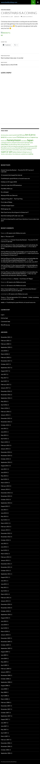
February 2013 (5, 526)
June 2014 (4, 472)
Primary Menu (38, 2)
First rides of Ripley (6, 202)
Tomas (3, 297)
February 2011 (5, 597)
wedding (30, 154)
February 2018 (5, 357)
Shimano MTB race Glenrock (9, 195)
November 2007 (5, 709)
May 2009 (4, 662)
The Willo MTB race (6, 188)
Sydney (15, 152)
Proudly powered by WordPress (8, 761)
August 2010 (4, 618)
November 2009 (5, 641)
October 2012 (5, 540)
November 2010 (5, 608)
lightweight (26, 142)
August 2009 (4, 651)
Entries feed (4, 318)
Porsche (3, 148)
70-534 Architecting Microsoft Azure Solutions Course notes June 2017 (19, 261)
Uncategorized (5, 9)
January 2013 (5, 530)
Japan (30, 140)
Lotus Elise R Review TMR (14, 144)
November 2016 (5, 394)
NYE (36, 146)
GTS (6, 140)
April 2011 (4, 591)
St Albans (29, 149)
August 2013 (4, 506)
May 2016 (4, 401)
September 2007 (5, 716)
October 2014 (5, 459)
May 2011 (4, 587)
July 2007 (4, 723)
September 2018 (5, 347)
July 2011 (4, 580)
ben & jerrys (30, 135)
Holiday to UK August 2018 (9, 182)
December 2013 (5, 493)
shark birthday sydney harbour (19, 149)
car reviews (9, 137)
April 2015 (4, 438)
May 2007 (4, 729)
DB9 (25, 137)
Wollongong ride (6, 209)
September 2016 (5, 398)
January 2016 (5, 415)
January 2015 (5, 449)
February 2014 (5, 486)
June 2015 (4, 432)
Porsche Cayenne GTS (32, 148)
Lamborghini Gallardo (6, 142)
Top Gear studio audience (6, 154)
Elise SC (28, 137)
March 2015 (4, 442)
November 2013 (5, 496)
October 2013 (5, 499)
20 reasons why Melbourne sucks (16, 233)
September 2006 (5, 753)
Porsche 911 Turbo (20, 148)
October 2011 (5, 570)
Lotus (31, 142)
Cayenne (14, 137)
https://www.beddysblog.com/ (9, 289)
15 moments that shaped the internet (11, 175)
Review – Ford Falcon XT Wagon (23, 279)
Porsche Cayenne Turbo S (6, 149)
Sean (2, 236)
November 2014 (5, 455)
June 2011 (4, 584)
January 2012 (5, 560)
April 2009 (4, 665)
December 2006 (5, 743)
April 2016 (4, 405)
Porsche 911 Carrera (10, 148)
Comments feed (5, 321)
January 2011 (5, 601)
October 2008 (5, 679)
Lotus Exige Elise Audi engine (17, 146)
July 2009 (4, 655)
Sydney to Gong (21, 152)
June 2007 (4, 726)
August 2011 (4, 577)
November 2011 (5, 567)
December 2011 (5, 564)
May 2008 (4, 692)
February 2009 (5, 668)
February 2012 (5, 557)
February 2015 (5, 445)
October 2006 (5, 750)
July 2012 (4, 543)
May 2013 (4, 516)
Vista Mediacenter (16, 154)
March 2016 (4, 408)
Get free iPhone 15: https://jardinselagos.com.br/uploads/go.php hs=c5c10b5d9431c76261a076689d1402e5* (19, 245)
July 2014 (4, 469)
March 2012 (4, 553)
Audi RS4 (19, 135)
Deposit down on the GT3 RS (9, 63)
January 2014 (5, 489)
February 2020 (5, 344)
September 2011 (5, 574)
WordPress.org (5, 325)
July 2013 (4, 509)
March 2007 (4, 736)
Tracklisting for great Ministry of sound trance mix (15, 178)
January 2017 (5, 388)
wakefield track (24, 154)
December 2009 (5, 638)
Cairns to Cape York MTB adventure (11, 185)
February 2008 (5, 702)
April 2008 (4, 695)
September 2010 (5, 614)
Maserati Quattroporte (29, 146)
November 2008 (5, 675)
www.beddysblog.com (9, 2)
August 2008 (4, 685)
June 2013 (4, 513)
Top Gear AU (29, 152)
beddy (18, 16)
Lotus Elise (4, 144)
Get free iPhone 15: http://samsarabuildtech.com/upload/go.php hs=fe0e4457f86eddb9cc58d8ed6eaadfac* (19, 266)
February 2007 (5, 739)
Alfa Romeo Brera (5, 135)
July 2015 (4, 428)
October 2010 (5, 611)
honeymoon (14, 140)
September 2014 (5, 462)
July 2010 (4, 621)
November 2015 (5, 421)
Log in (2, 314)
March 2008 (4, 699)
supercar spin (6, 152)
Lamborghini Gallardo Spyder (17, 142)
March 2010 (4, 631)
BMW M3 (4, 137)
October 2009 (5, 645)
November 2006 (5, 746)
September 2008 (5, 682)
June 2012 (4, 547)
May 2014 (4, 476)
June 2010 (4, 624)
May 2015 (4, 435)
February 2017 (5, 384)
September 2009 (5, 648)
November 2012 (5, 536)
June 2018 (4, 350)
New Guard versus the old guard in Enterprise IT (15, 212)
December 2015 (5, 418)
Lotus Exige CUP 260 (5, 146)
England (33, 137)
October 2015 (5, 425)
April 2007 (4, 733)
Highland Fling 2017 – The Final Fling (11, 199)
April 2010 (4, 628)
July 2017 (4, 374)
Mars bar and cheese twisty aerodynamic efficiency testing (18, 274)
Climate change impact (7, 205)
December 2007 (5, 706)
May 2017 (4, 378)
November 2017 (5, 361)
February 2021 (5, 340)
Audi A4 (11, 135)
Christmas (20, 137)
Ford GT (2, 140)
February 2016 (5, 411)
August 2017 (4, 371)
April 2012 (4, 550)
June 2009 (4, 658)
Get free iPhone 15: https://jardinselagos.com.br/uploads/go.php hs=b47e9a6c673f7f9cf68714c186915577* (19, 252)
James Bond (24, 140)
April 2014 (4, 479)
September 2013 (5, 503)
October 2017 (5, 364)
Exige (36, 137)
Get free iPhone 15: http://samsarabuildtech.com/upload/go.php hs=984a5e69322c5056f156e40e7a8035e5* (19, 272)
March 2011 (4, 594)
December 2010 (5, 604)
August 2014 (4, 465)
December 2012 (5, 533)
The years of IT (10, 236)
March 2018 (4, 354)
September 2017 (5, 367)
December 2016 (5, 391)
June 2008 (4, 689)
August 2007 (4, 719)
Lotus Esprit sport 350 (25, 144)
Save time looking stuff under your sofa (12, 215)
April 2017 (4, 381)
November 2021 (5, 337)
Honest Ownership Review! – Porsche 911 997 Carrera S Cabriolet (19, 289)
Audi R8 (14, 135)
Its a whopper (5, 192)
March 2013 (4, 523)
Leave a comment (27, 16)
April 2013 (4, 520)
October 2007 (5, 712)
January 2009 (5, 672)
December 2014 (5, 452)
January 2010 (5, 635)
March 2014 (4, 482)
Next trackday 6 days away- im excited (12, 57)
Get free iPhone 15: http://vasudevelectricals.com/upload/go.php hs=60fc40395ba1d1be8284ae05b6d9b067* (19, 259)
